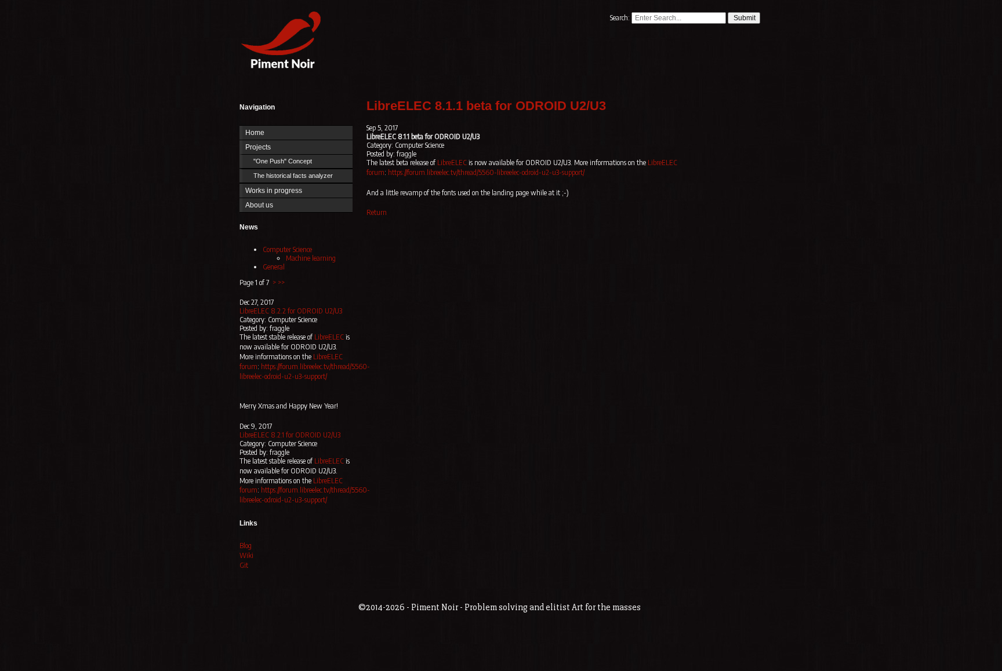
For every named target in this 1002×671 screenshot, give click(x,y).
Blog (245, 545)
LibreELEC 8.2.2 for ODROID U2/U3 (290, 311)
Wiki (246, 555)
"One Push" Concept (282, 161)
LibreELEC (329, 337)
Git (243, 565)
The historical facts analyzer (293, 175)
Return (376, 212)
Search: (620, 17)
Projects (258, 147)
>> (281, 282)
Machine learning (311, 258)
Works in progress (273, 191)
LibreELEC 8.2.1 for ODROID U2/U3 (289, 435)
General (274, 266)
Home (278, 42)
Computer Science (287, 249)
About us (259, 205)
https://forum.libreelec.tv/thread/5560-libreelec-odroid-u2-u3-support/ (304, 371)
